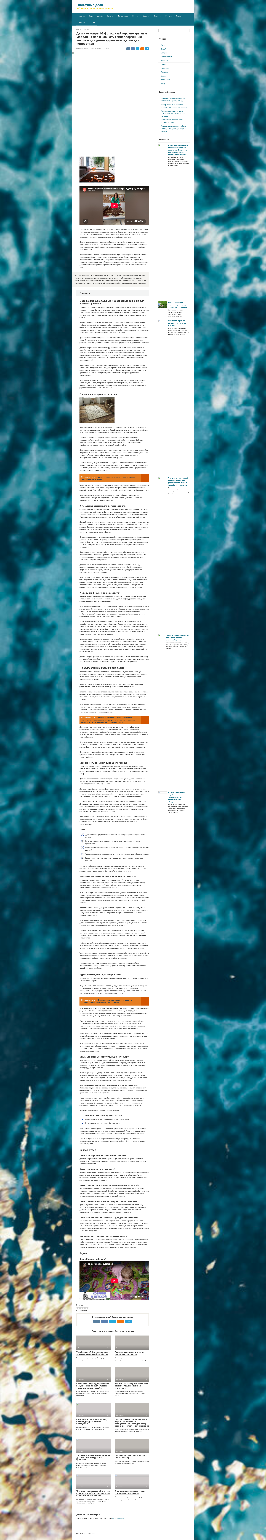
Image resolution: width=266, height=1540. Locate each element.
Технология (82, 22)
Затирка (110, 16)
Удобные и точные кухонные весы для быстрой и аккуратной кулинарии (93, 1457)
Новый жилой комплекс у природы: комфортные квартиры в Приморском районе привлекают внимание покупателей (178, 150)
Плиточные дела (89, 5)
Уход (93, 22)
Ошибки (146, 16)
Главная (81, 16)
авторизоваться (118, 1519)
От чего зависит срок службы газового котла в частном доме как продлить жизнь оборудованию (178, 797)
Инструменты (123, 16)
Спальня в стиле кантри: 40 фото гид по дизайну (131, 1456)
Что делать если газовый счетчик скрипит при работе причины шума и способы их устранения (93, 1493)
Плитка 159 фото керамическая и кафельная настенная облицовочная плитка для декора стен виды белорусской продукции (132, 1422)
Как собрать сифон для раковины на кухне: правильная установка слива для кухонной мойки (92, 1385)
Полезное (157, 16)
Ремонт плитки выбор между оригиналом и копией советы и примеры (173, 113)
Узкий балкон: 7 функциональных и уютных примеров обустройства (93, 1353)
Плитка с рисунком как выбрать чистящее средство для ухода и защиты (173, 128)
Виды (91, 16)
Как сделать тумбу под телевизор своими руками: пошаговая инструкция (131, 1385)
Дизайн (100, 16)
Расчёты (168, 16)
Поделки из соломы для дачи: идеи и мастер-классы (129, 1353)
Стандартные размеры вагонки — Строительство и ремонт (131, 1492)
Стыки (178, 16)
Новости (135, 16)
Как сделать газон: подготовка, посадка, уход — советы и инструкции (91, 1421)
